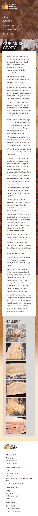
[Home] (10, 6)
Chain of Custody (11, 463)
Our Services (9, 29)
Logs (7, 470)
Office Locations (11, 460)
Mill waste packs (11, 476)
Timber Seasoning (12, 496)
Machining (9, 493)
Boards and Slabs (12, 473)
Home (5, 16)
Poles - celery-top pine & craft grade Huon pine (20, 479)
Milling (8, 491)
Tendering (8, 33)
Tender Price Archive (13, 511)
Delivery (8, 498)
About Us (7, 21)
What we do (10, 458)
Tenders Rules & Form (13, 508)
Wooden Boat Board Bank (14, 483)
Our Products (10, 25)
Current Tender (11, 506)
